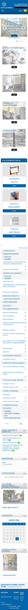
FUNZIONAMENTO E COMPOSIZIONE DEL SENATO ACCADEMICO (14, 285)
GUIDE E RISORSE (10, 391)
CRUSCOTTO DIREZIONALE (10, 269)
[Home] (14, 5)
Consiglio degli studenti (9, 575)
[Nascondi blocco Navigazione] (23, 458)
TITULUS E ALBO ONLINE (13, 380)
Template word (6, 394)
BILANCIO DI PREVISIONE (10, 312)
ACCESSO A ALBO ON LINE (10, 387)
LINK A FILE (6, 352)
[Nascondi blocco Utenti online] (23, 473)
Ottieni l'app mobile (14, 608)
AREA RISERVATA (10, 302)
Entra (14, 36)
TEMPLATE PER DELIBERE (10, 435)
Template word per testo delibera (11, 401)
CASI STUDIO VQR (8, 281)
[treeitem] (14, 462)
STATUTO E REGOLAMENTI (14, 363)
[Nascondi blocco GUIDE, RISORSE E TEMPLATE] (23, 430)
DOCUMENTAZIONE (12, 418)
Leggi (14, 67)
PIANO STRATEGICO (8, 316)
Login (20, 11)
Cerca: (7, 423)
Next (23, 28)
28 (17, 539)
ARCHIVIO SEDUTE (11, 296)
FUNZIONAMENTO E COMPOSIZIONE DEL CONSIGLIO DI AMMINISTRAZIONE (14, 263)
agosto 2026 (14, 520)
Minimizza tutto (23, 248)
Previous (4, 28)
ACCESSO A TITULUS (9, 384)
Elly (3, 11)
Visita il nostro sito (22, 598)
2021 (6, 415)
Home (4, 462)
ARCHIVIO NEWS (7, 348)
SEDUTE (7, 257)
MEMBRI (7, 259)
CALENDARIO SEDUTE (12, 355)
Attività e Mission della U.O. (10, 507)
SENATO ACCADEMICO (12, 273)
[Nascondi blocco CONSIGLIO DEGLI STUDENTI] (23, 549)
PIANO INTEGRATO (8, 319)
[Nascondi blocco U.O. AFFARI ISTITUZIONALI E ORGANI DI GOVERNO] (23, 484)
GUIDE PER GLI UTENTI (9, 398)
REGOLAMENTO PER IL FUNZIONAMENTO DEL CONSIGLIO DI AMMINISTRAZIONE (14, 342)
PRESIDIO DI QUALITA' (9, 330)
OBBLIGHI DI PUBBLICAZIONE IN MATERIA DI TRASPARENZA (14, 323)
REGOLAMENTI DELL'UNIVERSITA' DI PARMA (13, 373)
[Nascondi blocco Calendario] (23, 515)
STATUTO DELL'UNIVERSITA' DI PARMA (13, 366)
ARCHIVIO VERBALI (12, 413)
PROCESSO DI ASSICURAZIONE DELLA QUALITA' (14, 334)
